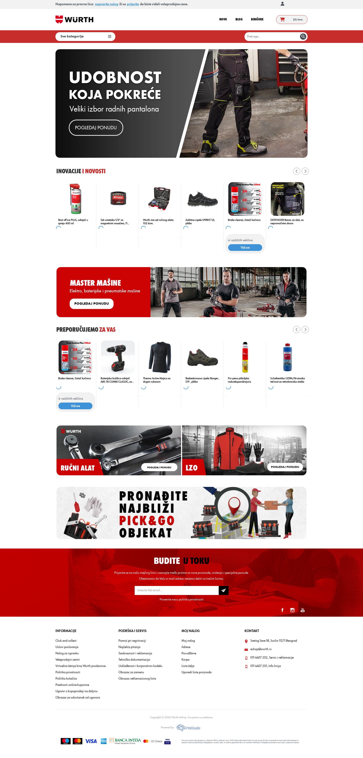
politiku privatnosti (191, 599)
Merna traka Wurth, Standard (74, 378)
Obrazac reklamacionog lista (137, 678)
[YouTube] (302, 610)
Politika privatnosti (67, 672)
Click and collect (65, 641)
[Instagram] (292, 610)
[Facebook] (282, 610)
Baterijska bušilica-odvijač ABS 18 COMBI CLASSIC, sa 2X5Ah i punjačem (243, 380)
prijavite (133, 4)
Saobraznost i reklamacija (135, 653)
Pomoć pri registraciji (132, 641)
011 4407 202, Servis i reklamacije (272, 657)
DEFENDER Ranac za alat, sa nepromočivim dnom (162, 222)
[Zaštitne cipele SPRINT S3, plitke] (78, 199)
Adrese (186, 647)
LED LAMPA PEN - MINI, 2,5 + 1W (205, 222)
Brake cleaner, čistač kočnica (119, 220)
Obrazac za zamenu (131, 672)
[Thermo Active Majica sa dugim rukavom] (287, 357)
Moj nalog (188, 641)
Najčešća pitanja (129, 647)
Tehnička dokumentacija (134, 659)
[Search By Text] (303, 36)
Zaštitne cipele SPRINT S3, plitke (75, 222)
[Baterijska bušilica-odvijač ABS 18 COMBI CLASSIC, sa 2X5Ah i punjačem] (245, 357)
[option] (181, 103)
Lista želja (188, 666)
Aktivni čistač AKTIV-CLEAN (158, 378)
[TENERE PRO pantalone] (118, 357)
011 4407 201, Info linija (265, 666)
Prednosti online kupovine (72, 685)
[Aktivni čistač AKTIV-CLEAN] (160, 357)
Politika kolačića (66, 678)
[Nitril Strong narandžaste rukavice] (247, 199)
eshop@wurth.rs (261, 649)
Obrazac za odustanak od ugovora (77, 697)
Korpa (185, 659)
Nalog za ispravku (67, 653)
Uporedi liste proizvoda (197, 672)
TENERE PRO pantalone (114, 378)
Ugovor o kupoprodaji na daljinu (76, 691)
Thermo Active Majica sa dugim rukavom (284, 380)
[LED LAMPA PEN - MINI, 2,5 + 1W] (205, 199)
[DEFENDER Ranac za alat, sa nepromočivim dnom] (162, 199)
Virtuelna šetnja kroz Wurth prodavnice (80, 666)
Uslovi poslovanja (66, 647)
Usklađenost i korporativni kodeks (140, 666)
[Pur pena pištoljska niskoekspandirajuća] (290, 199)
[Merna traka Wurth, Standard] (75, 357)
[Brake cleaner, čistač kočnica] (120, 199)
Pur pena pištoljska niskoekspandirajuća (284, 222)
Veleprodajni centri (67, 659)
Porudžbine (189, 653)
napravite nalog (106, 4)
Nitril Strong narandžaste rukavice (244, 222)
